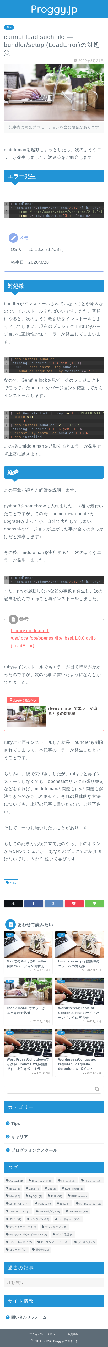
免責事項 (73, 1334)
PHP (56, 1196)
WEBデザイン (49, 1211)
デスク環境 (64, 1234)
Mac (14, 1196)
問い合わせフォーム (29, 1317)
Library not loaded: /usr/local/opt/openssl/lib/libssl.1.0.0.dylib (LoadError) (53, 638)
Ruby (12, 883)
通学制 (42, 1249)
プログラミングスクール (34, 1150)
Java (34, 1188)
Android (16, 1181)
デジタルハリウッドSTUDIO (28, 1234)
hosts (14, 1188)
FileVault (68, 1181)
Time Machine (19, 1211)
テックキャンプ (56, 1226)
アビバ (15, 1219)
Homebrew (93, 1181)
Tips (9, 27)
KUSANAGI (74, 1188)
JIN (52, 1188)
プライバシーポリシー (43, 1334)
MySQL (35, 1196)
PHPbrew (79, 1196)
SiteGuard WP (90, 1203)
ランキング (86, 1242)
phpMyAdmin (19, 1203)
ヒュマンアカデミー (54, 1242)
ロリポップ (17, 1249)
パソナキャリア (20, 1242)
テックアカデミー (22, 1226)
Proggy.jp (54, 9)
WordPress (78, 1211)
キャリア (19, 1136)
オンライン (39, 1219)
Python (44, 1203)
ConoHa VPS (42, 1181)
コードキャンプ (69, 1219)
